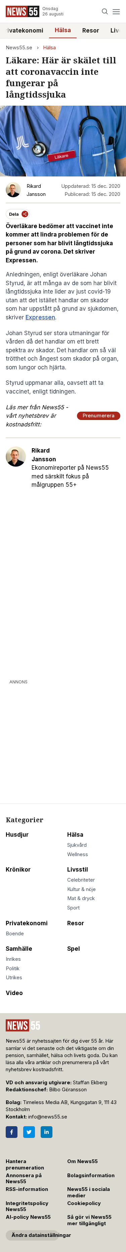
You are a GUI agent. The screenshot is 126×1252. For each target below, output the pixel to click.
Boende (15, 934)
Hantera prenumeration (25, 1164)
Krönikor (18, 869)
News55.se (19, 48)
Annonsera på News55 (24, 1178)
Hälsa (63, 30)
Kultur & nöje (81, 889)
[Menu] (116, 11)
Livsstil (77, 869)
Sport (73, 908)
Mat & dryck (81, 898)
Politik (12, 969)
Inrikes (13, 959)
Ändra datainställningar (35, 1235)
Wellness (77, 854)
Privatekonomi (27, 923)
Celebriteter (81, 880)
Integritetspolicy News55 (27, 1206)
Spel (73, 948)
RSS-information (27, 1189)
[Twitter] (29, 1132)
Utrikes (14, 978)
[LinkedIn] (46, 1132)
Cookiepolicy (84, 1203)
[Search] (105, 11)
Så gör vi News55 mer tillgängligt (89, 1220)
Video (14, 993)
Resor (90, 30)
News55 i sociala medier (88, 1192)
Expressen (40, 317)
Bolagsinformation (91, 1175)
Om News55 (82, 1161)
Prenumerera (99, 416)
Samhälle (19, 948)
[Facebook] (11, 1132)
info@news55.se (47, 1117)
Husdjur (17, 834)
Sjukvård (77, 845)
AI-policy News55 (28, 1217)
